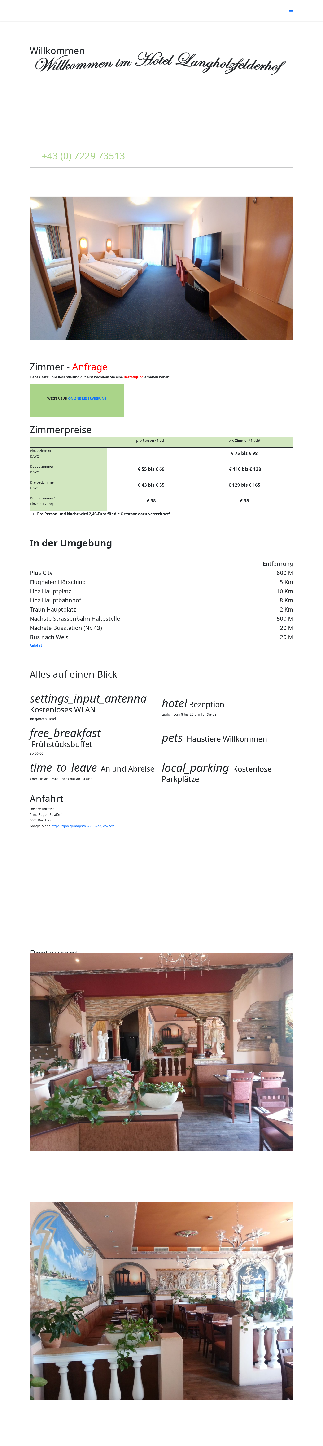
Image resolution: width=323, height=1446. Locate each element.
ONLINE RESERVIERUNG (87, 398)
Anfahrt (36, 645)
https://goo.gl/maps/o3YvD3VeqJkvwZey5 (83, 826)
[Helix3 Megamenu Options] (291, 10)
